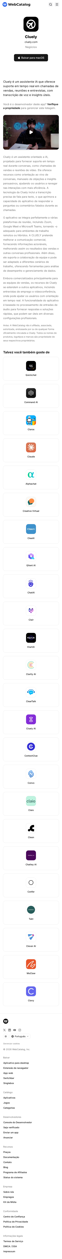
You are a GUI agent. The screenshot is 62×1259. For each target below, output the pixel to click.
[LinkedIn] (9, 1030)
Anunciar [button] (8, 1137)
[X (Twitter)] (4, 1030)
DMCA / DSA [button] (10, 1246)
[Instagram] (19, 1030)
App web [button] (8, 1073)
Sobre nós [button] (8, 1192)
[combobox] (20, 1036)
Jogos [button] (6, 1102)
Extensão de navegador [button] (15, 1068)
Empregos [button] (8, 1197)
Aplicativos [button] (9, 1097)
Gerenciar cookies (11, 1043)
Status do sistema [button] (13, 1177)
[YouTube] (14, 1030)
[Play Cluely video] (31, 132)
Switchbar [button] (8, 1078)
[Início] (16, 4)
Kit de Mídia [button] (9, 1202)
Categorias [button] (9, 1107)
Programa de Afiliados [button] (15, 1172)
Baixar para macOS (32, 57)
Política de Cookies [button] (13, 1226)
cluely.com (31, 41)
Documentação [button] (11, 1157)
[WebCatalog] (5, 1021)
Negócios (31, 47)
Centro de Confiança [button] (14, 1216)
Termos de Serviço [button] (13, 1241)
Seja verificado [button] (11, 1127)
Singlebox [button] (8, 1083)
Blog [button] (5, 1167)
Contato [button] (7, 1162)
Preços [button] (7, 1152)
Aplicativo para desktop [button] (16, 1063)
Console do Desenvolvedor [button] (17, 1122)
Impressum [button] (9, 1251)
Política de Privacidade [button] (15, 1221)
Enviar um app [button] (10, 1132)
